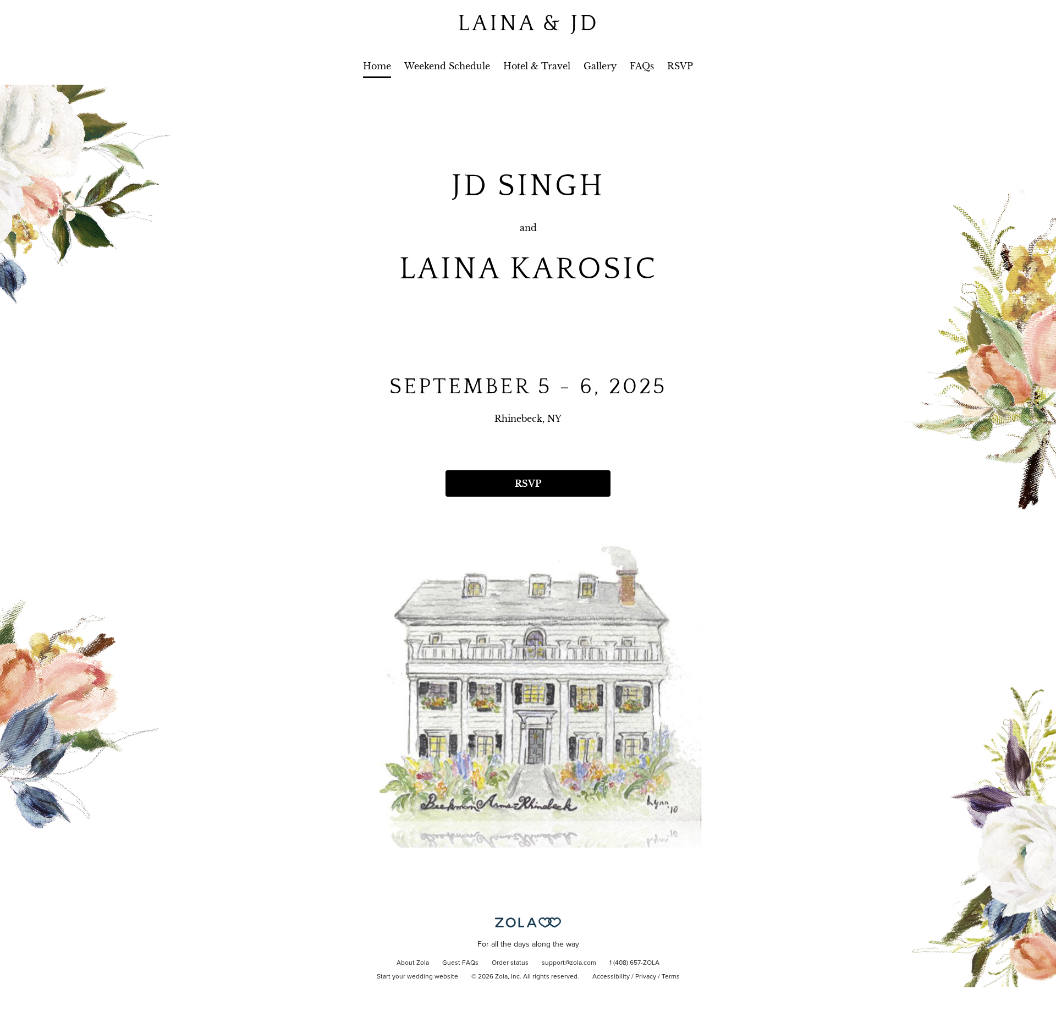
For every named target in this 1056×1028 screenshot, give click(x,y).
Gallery (600, 66)
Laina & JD (528, 23)
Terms (671, 977)
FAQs (642, 66)
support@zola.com (569, 963)
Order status (510, 963)
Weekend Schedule (447, 66)
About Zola (413, 963)
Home (377, 66)
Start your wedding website (417, 977)
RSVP (680, 66)
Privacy (645, 977)
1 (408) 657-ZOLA (634, 963)
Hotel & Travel (536, 66)
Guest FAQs (460, 963)
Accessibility (611, 977)
